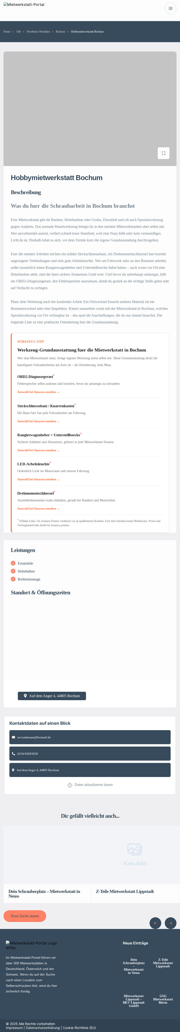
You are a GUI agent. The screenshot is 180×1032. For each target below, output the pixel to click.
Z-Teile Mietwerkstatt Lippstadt (163, 963)
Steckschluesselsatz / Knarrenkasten (46, 406)
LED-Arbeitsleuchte (34, 464)
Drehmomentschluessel (36, 493)
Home (7, 31)
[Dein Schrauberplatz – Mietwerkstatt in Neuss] (133, 950)
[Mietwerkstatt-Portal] (24, 8)
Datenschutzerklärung (43, 1028)
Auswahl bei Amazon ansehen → (38, 392)
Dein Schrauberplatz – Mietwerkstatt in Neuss (134, 966)
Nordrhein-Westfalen (38, 31)
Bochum (60, 31)
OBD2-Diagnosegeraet (36, 377)
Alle (18, 31)
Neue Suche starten (25, 916)
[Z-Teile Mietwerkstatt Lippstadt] (163, 950)
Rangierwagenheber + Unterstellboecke (49, 435)
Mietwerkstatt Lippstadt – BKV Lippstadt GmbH (134, 1001)
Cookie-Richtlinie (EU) (79, 1028)
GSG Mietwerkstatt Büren (163, 999)
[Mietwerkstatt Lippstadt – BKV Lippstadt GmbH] (133, 987)
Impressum (14, 1028)
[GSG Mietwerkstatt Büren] (163, 987)
